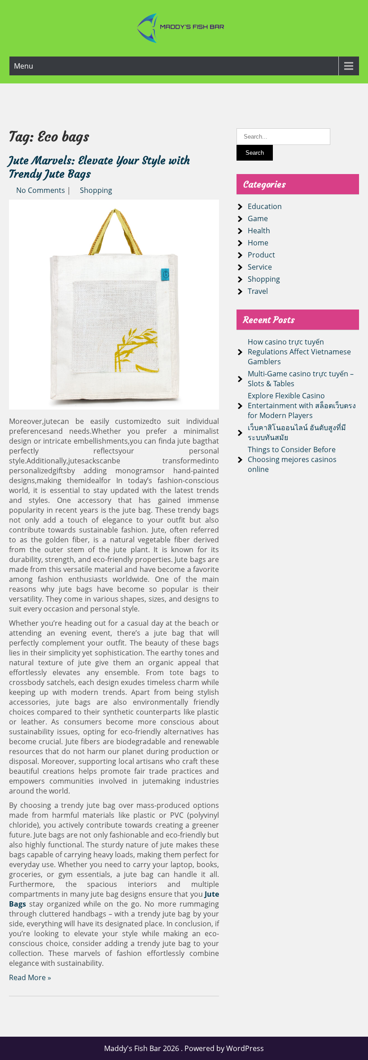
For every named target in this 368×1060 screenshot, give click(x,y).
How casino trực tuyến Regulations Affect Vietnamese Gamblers (299, 351)
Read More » (30, 977)
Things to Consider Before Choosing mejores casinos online (292, 459)
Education (265, 206)
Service (260, 267)
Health (259, 231)
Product (261, 255)
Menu (23, 66)
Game (258, 218)
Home (258, 243)
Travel (258, 291)
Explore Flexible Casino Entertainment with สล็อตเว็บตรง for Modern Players (302, 405)
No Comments (40, 190)
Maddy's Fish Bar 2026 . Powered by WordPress (184, 1048)
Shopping (96, 190)
